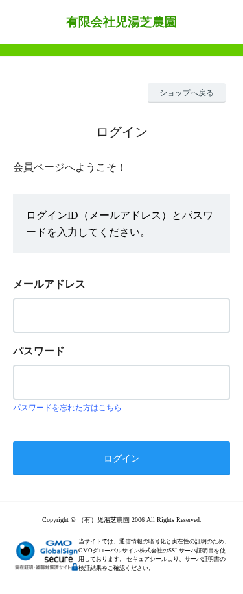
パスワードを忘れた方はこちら (67, 407)
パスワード (39, 350)
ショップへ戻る (186, 92)
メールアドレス (49, 284)
